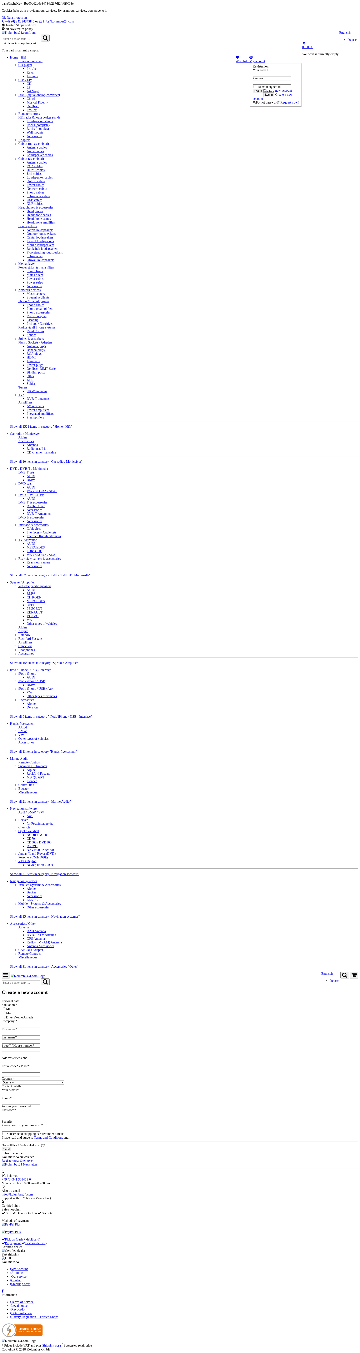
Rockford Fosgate (30, 638)
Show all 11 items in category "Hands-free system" (43, 751)
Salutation (8, 1005)
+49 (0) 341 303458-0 (16, 1179)
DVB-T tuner (36, 506)
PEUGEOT (34, 608)
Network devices (29, 290)
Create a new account (278, 90)
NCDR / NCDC (37, 835)
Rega (30, 72)
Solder (31, 383)
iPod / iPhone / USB (31, 681)
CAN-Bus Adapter (30, 950)
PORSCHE (34, 551)
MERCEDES (36, 547)
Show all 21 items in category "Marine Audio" (40, 801)
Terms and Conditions (48, 1137)
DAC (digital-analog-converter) (39, 95)
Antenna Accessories (40, 946)
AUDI (31, 476)
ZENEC (32, 900)
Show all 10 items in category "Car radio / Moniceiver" (46, 461)
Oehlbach (33, 106)
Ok (4, 17)
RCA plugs (34, 353)
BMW (31, 480)
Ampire (23, 631)
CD (29, 83)
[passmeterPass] (21, 1114)
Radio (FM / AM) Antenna (44, 942)
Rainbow (24, 635)
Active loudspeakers (40, 230)
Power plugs (35, 365)
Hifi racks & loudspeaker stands (39, 117)
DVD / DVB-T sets (31, 495)
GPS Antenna (36, 938)
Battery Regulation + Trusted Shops (34, 1317)
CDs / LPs (25, 80)
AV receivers (35, 406)
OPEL (31, 605)
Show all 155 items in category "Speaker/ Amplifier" (44, 663)
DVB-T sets (26, 472)
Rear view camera (38, 562)
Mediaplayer (26, 263)
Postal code (9, 1066)
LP (29, 87)
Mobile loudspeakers (40, 245)
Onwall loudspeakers (40, 260)
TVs (21, 395)
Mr (8, 1009)
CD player (25, 65)
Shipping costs (20, 1284)
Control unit (26, 785)
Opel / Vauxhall (28, 831)
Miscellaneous (27, 792)
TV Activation (27, 540)
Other (30, 376)
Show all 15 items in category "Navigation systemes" (45, 916)
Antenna (32, 445)
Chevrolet (24, 827)
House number (23, 1045)
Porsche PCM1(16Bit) (33, 857)
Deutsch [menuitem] (353, 39)
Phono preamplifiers (40, 308)
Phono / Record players (33, 301)
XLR (30, 380)
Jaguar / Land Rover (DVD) (37, 853)
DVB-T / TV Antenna (41, 935)
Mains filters (35, 275)
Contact (16, 1280)
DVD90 (32, 846)
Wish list (242, 61)
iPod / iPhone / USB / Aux (35, 688)
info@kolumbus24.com (17, 1194)
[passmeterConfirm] (21, 1129)
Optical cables (36, 181)
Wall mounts (35, 132)
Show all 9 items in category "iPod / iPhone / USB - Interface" (51, 716)
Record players (36, 316)
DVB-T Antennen (39, 513)
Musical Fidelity (37, 102)
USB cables (34, 200)
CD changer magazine (41, 452)
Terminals (33, 361)
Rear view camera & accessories (39, 558)
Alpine (22, 437)
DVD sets (24, 483)
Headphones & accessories (36, 207)
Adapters (24, 140)
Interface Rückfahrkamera (44, 536)
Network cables (37, 188)
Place (24, 1066)
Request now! (289, 102)
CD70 (31, 838)
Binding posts (36, 372)
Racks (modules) (38, 128)
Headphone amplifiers (41, 222)
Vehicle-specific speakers (34, 586)
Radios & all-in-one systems (36, 327)
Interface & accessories (33, 525)
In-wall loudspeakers (40, 241)
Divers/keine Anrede (19, 1017)
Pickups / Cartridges (40, 323)
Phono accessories (39, 312)
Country (7, 1078)
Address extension (14, 1058)
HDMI (31, 357)
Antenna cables (37, 147)
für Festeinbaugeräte (40, 823)
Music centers (36, 293)
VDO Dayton (27, 861)
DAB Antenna (36, 931)
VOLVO (33, 616)
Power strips (35, 282)
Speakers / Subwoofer (32, 766)
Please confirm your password (21, 1125)
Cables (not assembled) (33, 143)
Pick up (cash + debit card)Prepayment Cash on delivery (26, 1241)
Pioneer (32, 781)
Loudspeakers (27, 226)
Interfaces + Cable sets (41, 532)
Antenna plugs (36, 346)
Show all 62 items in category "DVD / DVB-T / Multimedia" (50, 575)
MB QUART (35, 777)
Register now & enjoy (16, 1160)
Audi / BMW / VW (31, 812)
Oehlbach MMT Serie (41, 368)
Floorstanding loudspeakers (45, 252)
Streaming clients (38, 297)
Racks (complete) (38, 125)
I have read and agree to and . (36, 1137)
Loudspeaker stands (40, 121)
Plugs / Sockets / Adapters (35, 342)
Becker (23, 820)
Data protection (17, 17)
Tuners (22, 387)
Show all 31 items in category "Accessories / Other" (44, 966)
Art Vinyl (33, 91)
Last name (8, 1037)
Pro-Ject (32, 68)
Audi (30, 816)
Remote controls (29, 113)
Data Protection (21, 1313)
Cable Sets (34, 528)
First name (8, 1029)
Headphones (35, 211)
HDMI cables (36, 170)
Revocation (18, 1309)
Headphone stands (39, 218)
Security (7, 1121)
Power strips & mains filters (36, 267)
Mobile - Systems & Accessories (39, 903)
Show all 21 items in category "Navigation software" (44, 874)
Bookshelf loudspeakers (42, 248)
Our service (18, 1276)
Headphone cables (39, 215)
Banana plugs (36, 350)
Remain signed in (269, 87)
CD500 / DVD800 (39, 842)
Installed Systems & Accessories (39, 885)
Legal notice (19, 1305)
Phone (6, 1098)
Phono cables (35, 192)
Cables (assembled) (31, 158)
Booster (23, 788)
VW (29, 620)
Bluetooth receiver (30, 61)
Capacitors (25, 646)
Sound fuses (35, 271)
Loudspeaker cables (40, 155)
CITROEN (34, 597)
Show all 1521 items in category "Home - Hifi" (41, 426)
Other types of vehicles (42, 623)
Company (8, 1021)
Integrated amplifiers (40, 413)
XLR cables (34, 203)
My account (257, 61)
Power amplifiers (38, 410)
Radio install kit (37, 448)
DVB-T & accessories (33, 502)
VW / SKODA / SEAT (42, 491)
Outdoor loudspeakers (41, 233)
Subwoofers (34, 256)
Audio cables (35, 151)
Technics (32, 76)
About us (17, 1272)
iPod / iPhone (27, 673)
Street (5, 1045)
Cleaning (33, 320)
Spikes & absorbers (31, 338)
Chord (31, 98)
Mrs (8, 1013)
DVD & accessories (31, 517)
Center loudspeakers (40, 237)
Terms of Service (22, 1302)
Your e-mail (260, 70)
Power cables (35, 185)
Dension (32, 707)
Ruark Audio (35, 331)
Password (259, 78)
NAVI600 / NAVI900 (41, 850)
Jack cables (34, 173)
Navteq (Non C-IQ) (40, 865)
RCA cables (34, 166)
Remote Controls (29, 762)
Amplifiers (25, 402)
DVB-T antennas (38, 398)
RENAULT (34, 612)
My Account (19, 1269)
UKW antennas (37, 391)
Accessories (34, 136)
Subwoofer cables (38, 196)
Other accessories (38, 907)
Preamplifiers (35, 417)
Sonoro (31, 335)
